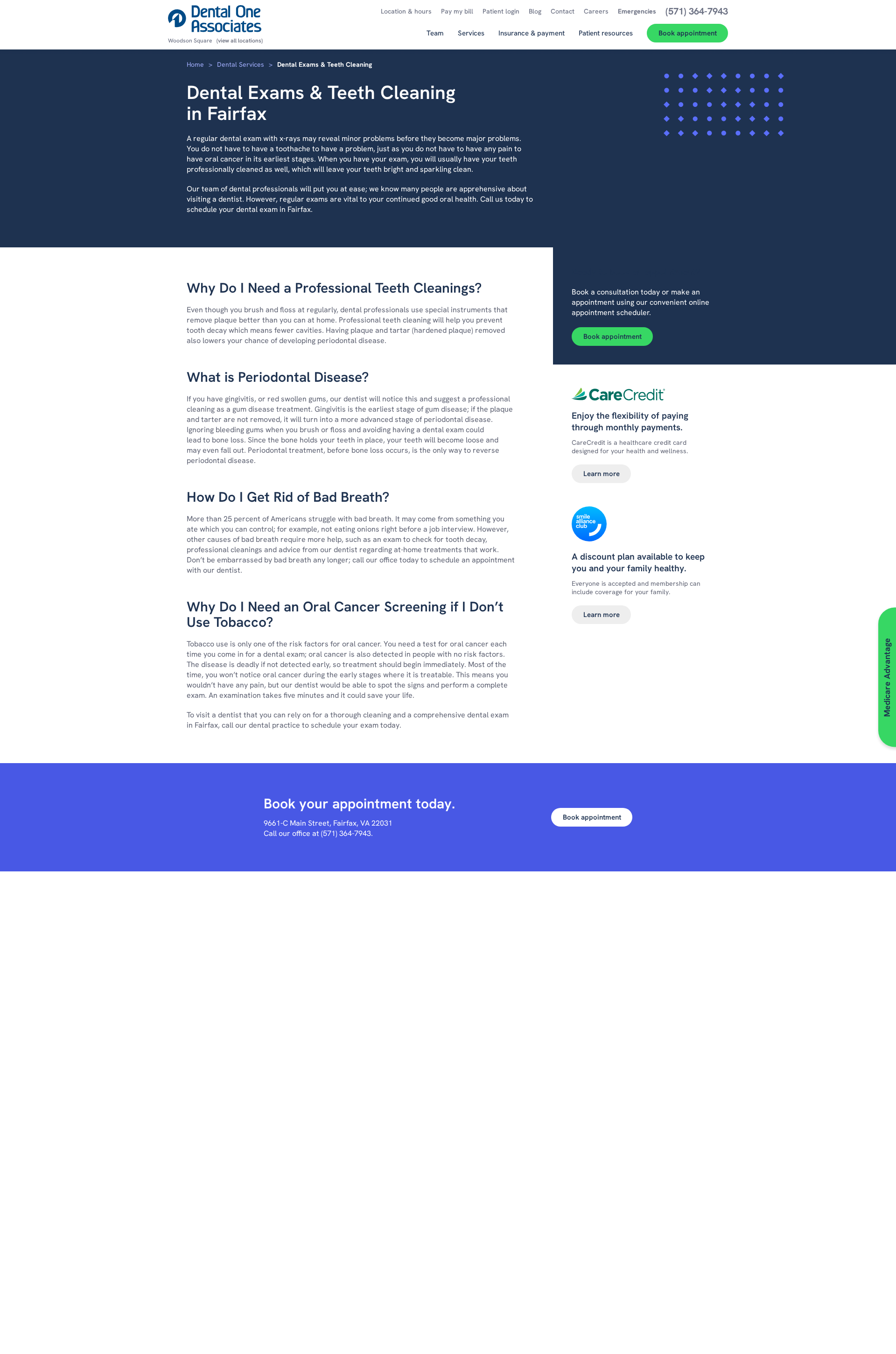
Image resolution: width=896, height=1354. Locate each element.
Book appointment (612, 336)
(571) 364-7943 (346, 833)
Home (195, 64)
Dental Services (240, 64)
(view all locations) (240, 40)
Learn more (601, 473)
